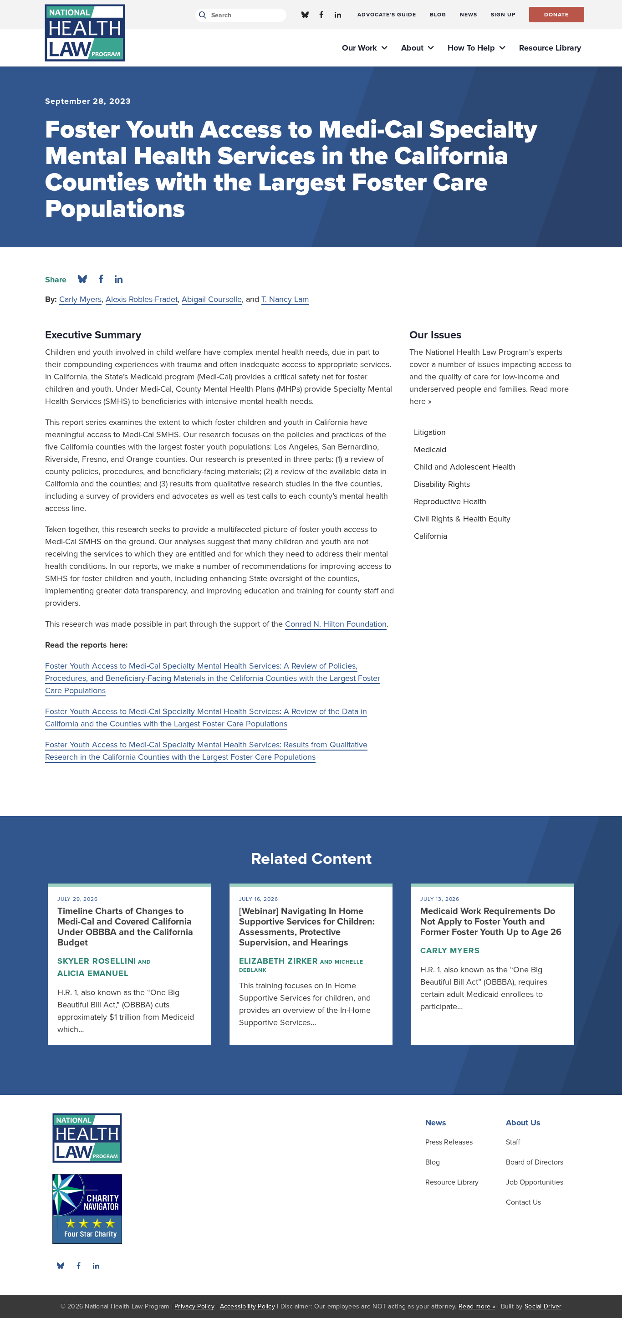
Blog (432, 1162)
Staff (513, 1142)
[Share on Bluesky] (82, 279)
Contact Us (523, 1202)
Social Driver (543, 1306)
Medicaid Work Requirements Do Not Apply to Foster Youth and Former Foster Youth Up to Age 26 (490, 922)
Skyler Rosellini (96, 961)
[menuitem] (387, 15)
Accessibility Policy (247, 1306)
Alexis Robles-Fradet (142, 299)
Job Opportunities (534, 1182)
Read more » (477, 1306)
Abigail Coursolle (212, 299)
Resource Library (452, 1182)
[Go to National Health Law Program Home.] (85, 32)
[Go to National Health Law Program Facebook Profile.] (321, 14)
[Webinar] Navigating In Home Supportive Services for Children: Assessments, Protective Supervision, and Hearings (307, 927)
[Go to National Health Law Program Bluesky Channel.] (305, 14)
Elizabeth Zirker (278, 961)
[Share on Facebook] (100, 279)
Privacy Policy (194, 1306)
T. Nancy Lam (285, 299)
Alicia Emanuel (92, 973)
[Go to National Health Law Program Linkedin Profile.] (338, 14)
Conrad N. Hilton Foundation (336, 624)
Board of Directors (534, 1162)
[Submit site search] (201, 15)
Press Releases (449, 1142)
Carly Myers (80, 299)
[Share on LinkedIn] (118, 279)
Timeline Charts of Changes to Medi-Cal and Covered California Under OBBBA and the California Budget (125, 927)
